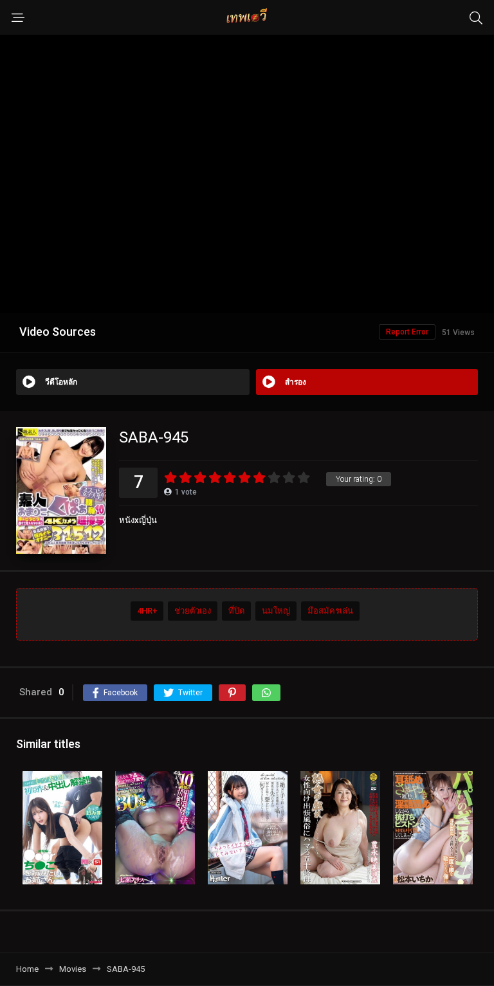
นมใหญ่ (276, 611)
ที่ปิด (236, 611)
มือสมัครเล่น (330, 611)
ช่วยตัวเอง (192, 611)
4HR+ (147, 611)
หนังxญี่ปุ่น (138, 520)
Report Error (407, 331)
